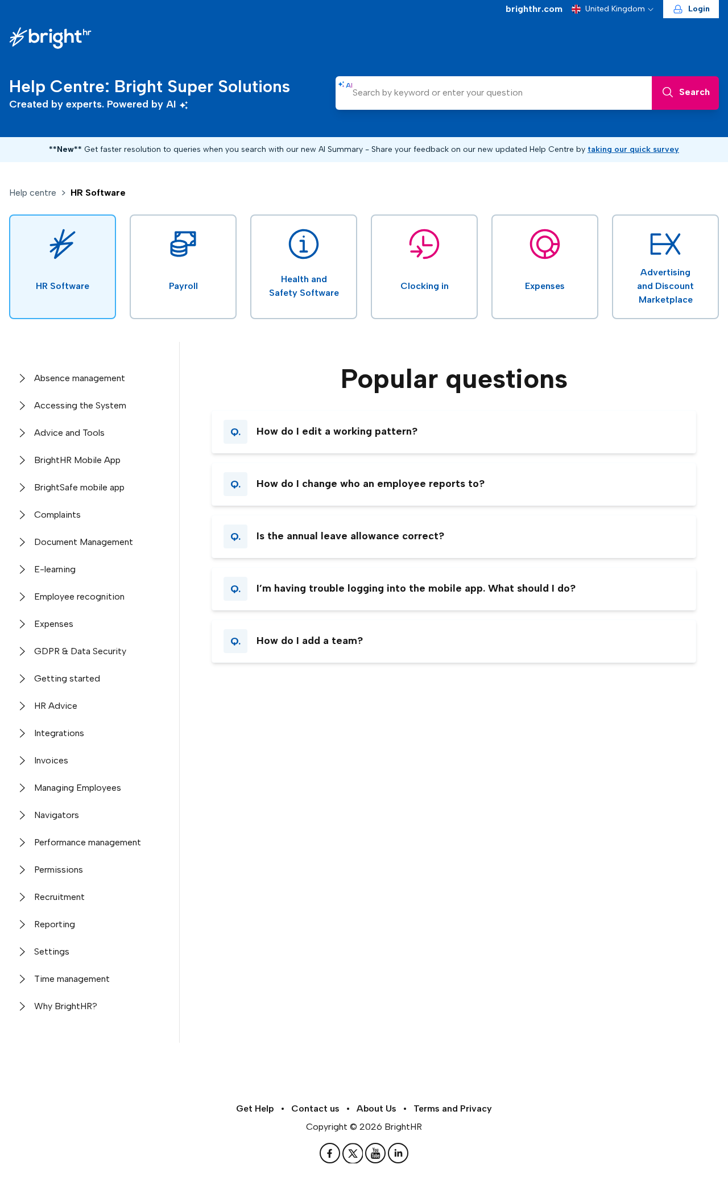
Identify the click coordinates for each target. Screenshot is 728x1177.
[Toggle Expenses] (21, 624)
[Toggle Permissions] (21, 869)
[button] (454, 432)
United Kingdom (615, 9)
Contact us (315, 1108)
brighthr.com (534, 8)
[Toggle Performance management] (21, 842)
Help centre (32, 192)
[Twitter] (353, 1153)
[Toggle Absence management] (21, 378)
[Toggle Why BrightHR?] (21, 1006)
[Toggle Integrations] (21, 733)
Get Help (255, 1108)
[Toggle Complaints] (21, 515)
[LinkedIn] (398, 1153)
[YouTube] (376, 1153)
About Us (376, 1108)
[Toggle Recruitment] (21, 897)
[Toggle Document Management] (21, 542)
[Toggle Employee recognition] (21, 596)
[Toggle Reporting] (21, 924)
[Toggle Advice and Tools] (21, 433)
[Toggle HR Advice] (21, 706)
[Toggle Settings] (21, 951)
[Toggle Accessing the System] (21, 405)
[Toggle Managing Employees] (21, 788)
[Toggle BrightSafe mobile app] (21, 487)
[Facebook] (331, 1153)
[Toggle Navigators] (21, 815)
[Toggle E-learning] (21, 569)
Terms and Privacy (452, 1108)
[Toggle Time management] (21, 979)
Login (699, 9)
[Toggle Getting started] (21, 678)
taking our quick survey (633, 149)
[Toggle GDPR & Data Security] (21, 651)
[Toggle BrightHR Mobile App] (21, 460)
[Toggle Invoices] (21, 760)
